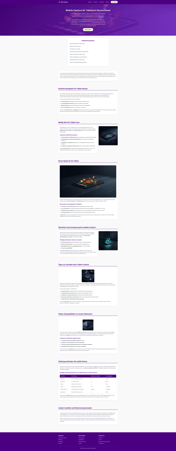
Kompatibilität (81, 439)
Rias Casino (64, 2)
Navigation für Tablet (62, 437)
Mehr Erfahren (88, 29)
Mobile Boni (60, 439)
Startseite (100, 437)
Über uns (100, 439)
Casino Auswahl (81, 437)
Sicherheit (60, 443)
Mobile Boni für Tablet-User (75, 46)
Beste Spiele (60, 441)
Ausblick (80, 443)
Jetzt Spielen (101, 443)
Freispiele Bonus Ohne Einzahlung (85, 22)
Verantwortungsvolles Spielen (104, 441)
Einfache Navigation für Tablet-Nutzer (77, 43)
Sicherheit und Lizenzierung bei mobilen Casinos (79, 51)
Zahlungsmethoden (82, 441)
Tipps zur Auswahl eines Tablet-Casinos (77, 54)
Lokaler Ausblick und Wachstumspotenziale (78, 62)
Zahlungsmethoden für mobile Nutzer (77, 59)
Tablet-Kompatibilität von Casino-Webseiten (78, 57)
